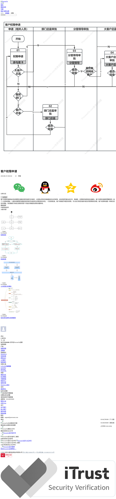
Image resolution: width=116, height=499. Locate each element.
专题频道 (3, 379)
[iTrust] (58, 497)
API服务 (3, 360)
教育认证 (3, 401)
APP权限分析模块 (6, 286)
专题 (2, 9)
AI (1, 3)
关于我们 (3, 407)
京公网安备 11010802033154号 (45, 452)
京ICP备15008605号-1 (29, 452)
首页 (2, 13)
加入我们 (3, 409)
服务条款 (3, 411)
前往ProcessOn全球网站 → (8, 449)
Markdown (4, 354)
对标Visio (3, 403)
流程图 (7, 13)
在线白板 (3, 356)
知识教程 (3, 377)
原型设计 (3, 358)
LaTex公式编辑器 (6, 366)
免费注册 (6, 11)
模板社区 (3, 7)
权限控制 (3, 235)
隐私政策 (3, 413)
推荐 (2, 5)
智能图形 (3, 362)
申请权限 (3, 259)
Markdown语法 (5, 385)
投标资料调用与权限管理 (8, 318)
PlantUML (3, 371)
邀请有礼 (3, 389)
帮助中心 (3, 381)
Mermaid (3, 369)
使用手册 (3, 383)
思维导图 (3, 348)
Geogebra (3, 368)
